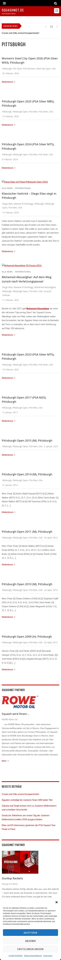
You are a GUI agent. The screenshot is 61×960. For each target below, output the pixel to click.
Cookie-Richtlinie (16, 956)
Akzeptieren (30, 932)
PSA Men (33, 111)
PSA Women (29, 68)
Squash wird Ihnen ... (15, 714)
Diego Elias (7, 203)
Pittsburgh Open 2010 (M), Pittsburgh (27, 584)
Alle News (7, 188)
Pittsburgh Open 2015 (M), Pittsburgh (27, 440)
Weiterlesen (7, 82)
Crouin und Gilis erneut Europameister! (20, 33)
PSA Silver (17, 68)
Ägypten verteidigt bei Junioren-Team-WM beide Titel (27, 800)
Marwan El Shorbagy (23, 203)
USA (54, 68)
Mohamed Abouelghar (45, 287)
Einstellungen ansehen (30, 949)
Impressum (47, 956)
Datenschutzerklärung (33, 956)
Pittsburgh (7, 68)
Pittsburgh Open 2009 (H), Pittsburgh (27, 636)
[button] (56, 902)
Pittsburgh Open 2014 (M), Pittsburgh (27, 474)
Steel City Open (43, 68)
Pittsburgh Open (20, 111)
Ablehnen (30, 940)
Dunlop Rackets (12, 878)
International (23, 188)
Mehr (4, 761)
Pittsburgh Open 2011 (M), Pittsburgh (27, 532)
